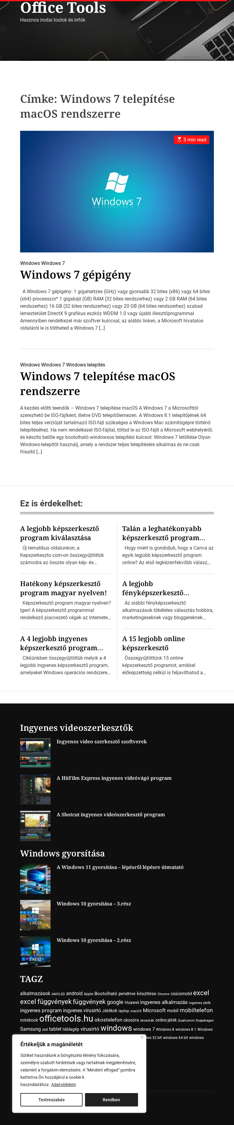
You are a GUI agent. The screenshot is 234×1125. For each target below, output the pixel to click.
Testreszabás (51, 1099)
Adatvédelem (63, 1084)
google (115, 1002)
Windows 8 (165, 1029)
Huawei (132, 1002)
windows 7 (144, 1029)
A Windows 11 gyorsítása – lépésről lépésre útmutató (120, 867)
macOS (136, 1011)
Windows (30, 263)
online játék (166, 1020)
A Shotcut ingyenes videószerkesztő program (111, 814)
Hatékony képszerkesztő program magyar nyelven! (63, 588)
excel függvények (46, 1001)
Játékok (109, 1010)
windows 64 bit (175, 1038)
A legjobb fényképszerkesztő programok (152, 592)
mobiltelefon (196, 1010)
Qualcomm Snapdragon (196, 1021)
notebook (29, 1020)
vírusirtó (89, 1029)
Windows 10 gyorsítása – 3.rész (94, 903)
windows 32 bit (149, 1038)
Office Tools (63, 7)
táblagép (70, 1029)
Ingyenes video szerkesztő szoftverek (102, 741)
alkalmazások (35, 993)
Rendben (111, 1099)
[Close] (142, 1037)
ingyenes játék (200, 1003)
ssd (45, 1029)
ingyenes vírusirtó (82, 1010)
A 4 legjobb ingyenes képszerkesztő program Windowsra (58, 647)
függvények (89, 1001)
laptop (124, 1011)
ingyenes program (41, 1010)
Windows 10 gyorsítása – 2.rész (94, 940)
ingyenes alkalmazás (164, 1002)
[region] (79, 1073)
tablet (55, 1029)
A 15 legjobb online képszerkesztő (153, 643)
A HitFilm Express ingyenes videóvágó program (114, 778)
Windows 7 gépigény (75, 274)
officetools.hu (66, 1018)
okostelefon (108, 1020)
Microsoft (154, 1010)
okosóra (131, 1020)
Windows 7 (53, 263)
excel (201, 993)
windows (116, 1028)
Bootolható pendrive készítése (125, 993)
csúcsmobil (181, 993)
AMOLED (58, 994)
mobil (173, 1010)
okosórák (147, 1021)
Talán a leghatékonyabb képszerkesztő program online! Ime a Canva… (161, 537)
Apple (88, 994)
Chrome (163, 994)
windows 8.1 (186, 1029)
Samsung (30, 1029)
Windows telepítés (85, 365)
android (74, 993)
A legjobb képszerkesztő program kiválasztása (59, 533)
